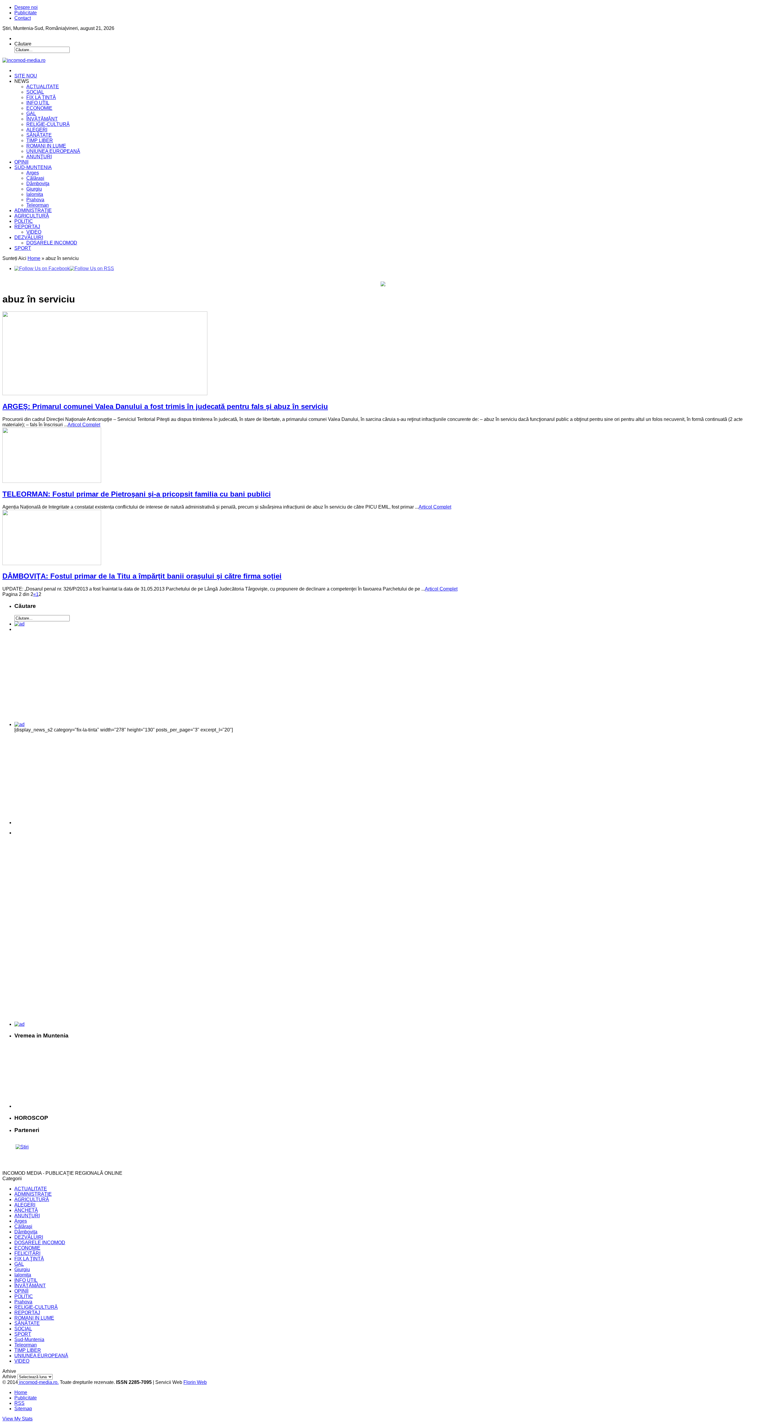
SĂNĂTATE (39, 135)
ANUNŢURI (39, 156)
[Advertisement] (56, 679)
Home (34, 258)
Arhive (9, 1376)
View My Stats (17, 1418)
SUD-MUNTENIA (33, 167)
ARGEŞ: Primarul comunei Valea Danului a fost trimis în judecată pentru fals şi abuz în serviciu (165, 406)
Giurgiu (34, 188)
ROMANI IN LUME (46, 145)
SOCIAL (35, 92)
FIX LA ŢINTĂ (41, 97)
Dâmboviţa (37, 183)
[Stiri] (22, 1146)
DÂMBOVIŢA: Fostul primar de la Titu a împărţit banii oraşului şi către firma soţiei (142, 576)
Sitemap (23, 1408)
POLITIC (23, 221)
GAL (31, 113)
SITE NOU (25, 75)
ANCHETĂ (26, 1210)
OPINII (21, 162)
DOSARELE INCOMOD (51, 242)
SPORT (22, 248)
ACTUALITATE (42, 86)
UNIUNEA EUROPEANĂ (53, 151)
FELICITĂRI (27, 1253)
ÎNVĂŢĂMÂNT (42, 118)
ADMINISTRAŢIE (33, 210)
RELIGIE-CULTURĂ (48, 124)
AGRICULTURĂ (31, 215)
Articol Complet (84, 424)
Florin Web (195, 1382)
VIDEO (33, 232)
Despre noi (26, 7)
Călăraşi (35, 178)
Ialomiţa (34, 194)
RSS (19, 1403)
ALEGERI (36, 129)
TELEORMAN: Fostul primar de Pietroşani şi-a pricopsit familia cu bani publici (136, 494)
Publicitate (25, 12)
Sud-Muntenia (29, 1339)
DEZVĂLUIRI (28, 237)
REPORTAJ (27, 226)
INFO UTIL (37, 102)
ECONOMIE (39, 108)
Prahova (35, 199)
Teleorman (37, 205)
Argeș (32, 172)
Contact (22, 18)
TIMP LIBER (39, 140)
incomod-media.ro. (38, 1382)
